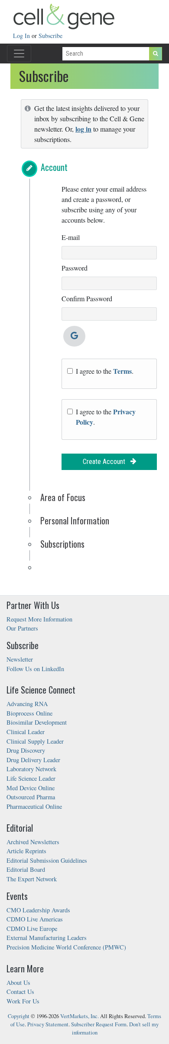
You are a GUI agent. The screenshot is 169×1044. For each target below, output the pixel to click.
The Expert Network (31, 879)
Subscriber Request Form (99, 1024)
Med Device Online (30, 788)
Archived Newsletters (32, 842)
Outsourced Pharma (30, 797)
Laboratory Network (31, 769)
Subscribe (50, 36)
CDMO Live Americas (34, 919)
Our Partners (22, 628)
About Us (18, 982)
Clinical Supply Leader (35, 741)
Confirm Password (87, 298)
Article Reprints (26, 851)
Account (54, 167)
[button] (29, 169)
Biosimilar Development (36, 722)
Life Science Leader (30, 778)
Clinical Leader (25, 732)
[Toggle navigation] (19, 53)
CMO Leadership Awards (38, 910)
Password (75, 267)
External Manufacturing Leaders (46, 938)
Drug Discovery (25, 750)
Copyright (18, 1016)
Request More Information (39, 619)
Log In (22, 36)
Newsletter (19, 659)
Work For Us (22, 1001)
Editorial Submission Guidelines (46, 860)
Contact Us (20, 991)
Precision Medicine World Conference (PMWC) (66, 947)
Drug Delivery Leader (33, 760)
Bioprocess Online (29, 713)
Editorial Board (25, 869)
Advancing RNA (27, 704)
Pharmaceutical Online (34, 806)
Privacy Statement (47, 1024)
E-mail (71, 237)
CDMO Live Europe (31, 928)
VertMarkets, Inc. (79, 1016)
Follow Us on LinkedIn (35, 669)
